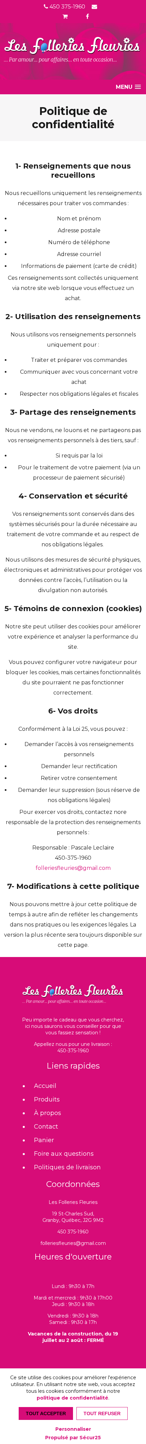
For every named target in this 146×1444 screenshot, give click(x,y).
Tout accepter (46, 1413)
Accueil (45, 1086)
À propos (47, 1113)
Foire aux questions (64, 1153)
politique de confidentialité (72, 1398)
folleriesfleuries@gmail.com (73, 868)
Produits (47, 1099)
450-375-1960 (73, 1051)
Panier (44, 1140)
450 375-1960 (66, 6)
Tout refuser (102, 1413)
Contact (46, 1126)
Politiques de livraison (67, 1167)
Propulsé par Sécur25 (73, 1438)
